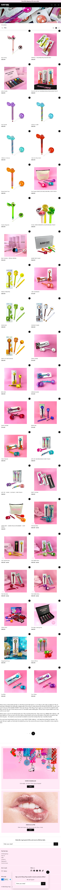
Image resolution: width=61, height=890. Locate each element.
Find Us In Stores (4, 863)
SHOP (30, 786)
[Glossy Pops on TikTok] (43, 871)
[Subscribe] (43, 883)
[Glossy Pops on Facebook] (34, 871)
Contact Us (3, 859)
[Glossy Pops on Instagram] (31, 871)
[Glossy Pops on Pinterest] (40, 871)
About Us (3, 855)
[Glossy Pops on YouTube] (37, 871)
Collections (7, 18)
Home (2, 18)
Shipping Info (4, 861)
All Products (13, 18)
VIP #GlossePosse (4, 853)
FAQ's (2, 857)
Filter (5, 28)
